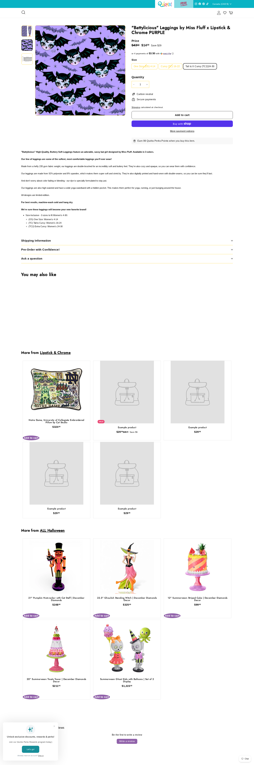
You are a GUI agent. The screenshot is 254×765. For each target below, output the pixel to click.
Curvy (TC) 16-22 (170, 66)
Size (134, 59)
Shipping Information (36, 240)
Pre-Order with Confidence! (40, 249)
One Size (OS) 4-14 (144, 66)
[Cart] (231, 13)
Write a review (127, 741)
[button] (182, 53)
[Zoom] (80, 70)
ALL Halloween (52, 530)
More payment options (182, 131)
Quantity (138, 77)
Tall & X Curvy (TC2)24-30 (200, 66)
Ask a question (31, 258)
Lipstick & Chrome (55, 352)
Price (135, 40)
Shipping (136, 107)
